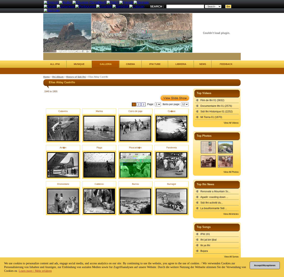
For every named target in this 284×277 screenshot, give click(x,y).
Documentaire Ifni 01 (212, 105)
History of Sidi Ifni (76, 77)
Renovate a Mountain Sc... (215, 191)
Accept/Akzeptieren (264, 265)
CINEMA (130, 64)
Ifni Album (58, 77)
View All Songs (231, 256)
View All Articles (231, 214)
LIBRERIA (180, 64)
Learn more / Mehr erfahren (35, 270)
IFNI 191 (205, 234)
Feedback (226, 64)
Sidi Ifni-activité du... (211, 202)
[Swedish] (120, 6)
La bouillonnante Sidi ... (213, 208)
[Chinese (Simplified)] (89, 2)
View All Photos (231, 172)
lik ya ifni (205, 245)
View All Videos (231, 123)
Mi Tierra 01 (207, 117)
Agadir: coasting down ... (214, 197)
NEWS (202, 64)
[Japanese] (66, 6)
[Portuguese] (85, 6)
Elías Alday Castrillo (98, 77)
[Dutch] (113, 2)
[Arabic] (65, 2)
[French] (126, 2)
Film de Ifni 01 (208, 100)
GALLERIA (106, 64)
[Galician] (51, 10)
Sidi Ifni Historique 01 (212, 111)
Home (46, 77)
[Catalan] (136, 6)
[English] (51, 2)
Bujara (204, 251)
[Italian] (50, 6)
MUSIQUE (79, 64)
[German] (141, 2)
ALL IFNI (55, 64)
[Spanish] (104, 6)
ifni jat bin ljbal (208, 239)
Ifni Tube (155, 64)
